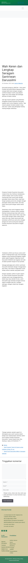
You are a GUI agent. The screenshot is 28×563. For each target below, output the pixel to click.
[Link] (21, 3)
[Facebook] (18, 3)
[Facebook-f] (2, 530)
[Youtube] (23, 3)
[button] (23, 8)
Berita (5, 445)
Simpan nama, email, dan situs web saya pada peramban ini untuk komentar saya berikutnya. (15, 494)
